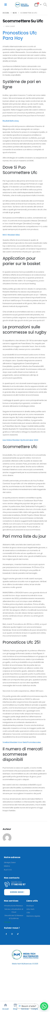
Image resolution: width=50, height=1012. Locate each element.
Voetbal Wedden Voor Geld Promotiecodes (22, 742)
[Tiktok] (17, 934)
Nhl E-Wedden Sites (11, 235)
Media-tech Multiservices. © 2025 (25, 964)
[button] (45, 4)
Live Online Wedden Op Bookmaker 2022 (20, 440)
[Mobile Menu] (6, 4)
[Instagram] (12, 934)
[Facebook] (6, 934)
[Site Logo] (22, 4)
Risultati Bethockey (11, 121)
